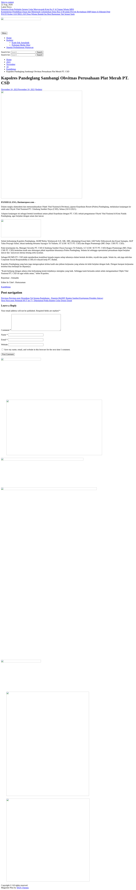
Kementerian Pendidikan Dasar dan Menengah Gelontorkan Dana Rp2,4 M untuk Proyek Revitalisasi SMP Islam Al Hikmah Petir (55, 12)
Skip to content (7, 2)
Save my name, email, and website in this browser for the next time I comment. (37, 349)
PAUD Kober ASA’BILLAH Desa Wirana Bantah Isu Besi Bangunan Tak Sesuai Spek (38, 14)
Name (4, 335)
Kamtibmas (6, 287)
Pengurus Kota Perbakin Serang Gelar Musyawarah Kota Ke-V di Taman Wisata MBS (37, 9)
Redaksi (9, 40)
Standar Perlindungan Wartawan (19, 47)
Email (4, 340)
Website (4, 344)
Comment (6, 330)
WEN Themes (23, 888)
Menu (4, 33)
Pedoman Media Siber (21, 45)
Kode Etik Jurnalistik (20, 42)
